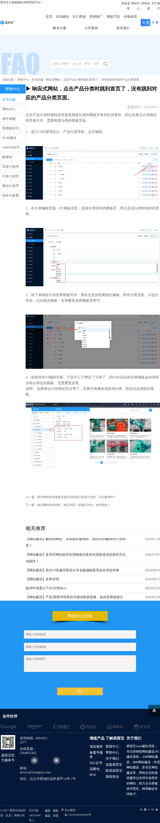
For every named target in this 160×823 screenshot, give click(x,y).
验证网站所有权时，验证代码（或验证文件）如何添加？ (73, 505)
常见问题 (37, 79)
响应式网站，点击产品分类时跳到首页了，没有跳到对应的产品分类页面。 (94, 79)
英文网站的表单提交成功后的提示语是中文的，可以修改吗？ (76, 497)
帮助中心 (23, 79)
